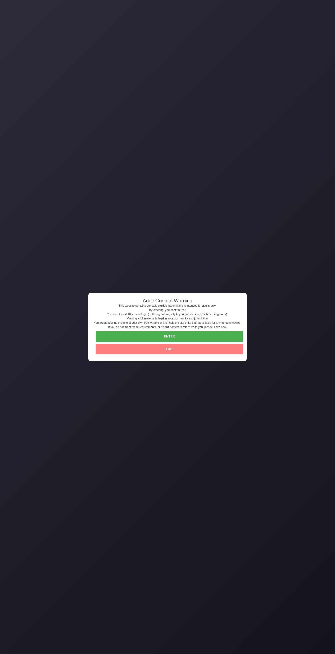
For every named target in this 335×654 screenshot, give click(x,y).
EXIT (169, 349)
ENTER (169, 336)
